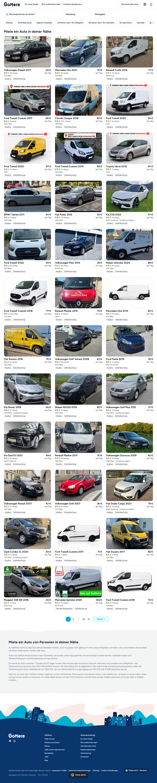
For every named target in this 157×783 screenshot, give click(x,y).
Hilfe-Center (50, 739)
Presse (47, 746)
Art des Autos (125, 23)
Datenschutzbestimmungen (80, 770)
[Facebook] (10, 741)
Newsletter (49, 753)
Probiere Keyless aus (72, 4)
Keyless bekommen (88, 750)
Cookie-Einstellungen (109, 770)
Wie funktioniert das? (50, 4)
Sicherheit (84, 757)
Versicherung (85, 753)
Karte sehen (80, 775)
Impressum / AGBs (59, 770)
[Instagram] (14, 741)
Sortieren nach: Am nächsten (101, 23)
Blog (46, 760)
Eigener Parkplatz (44, 23)
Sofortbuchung (24, 23)
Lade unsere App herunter (55, 750)
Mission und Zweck (52, 742)
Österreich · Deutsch (138, 770)
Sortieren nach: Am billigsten (70, 23)
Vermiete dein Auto (129, 4)
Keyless (9, 23)
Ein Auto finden (32, 4)
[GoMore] (12, 4)
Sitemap (96, 770)
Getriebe (140, 23)
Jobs (46, 757)
